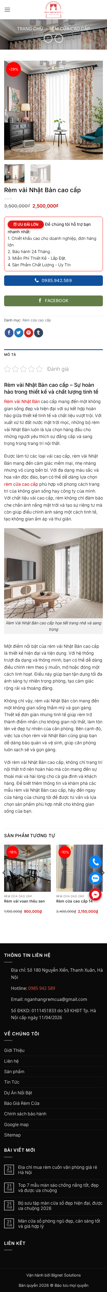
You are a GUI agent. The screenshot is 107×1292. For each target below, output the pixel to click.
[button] (7, 10)
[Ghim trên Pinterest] (28, 332)
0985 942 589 (41, 988)
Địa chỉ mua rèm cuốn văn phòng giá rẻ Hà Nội (57, 1170)
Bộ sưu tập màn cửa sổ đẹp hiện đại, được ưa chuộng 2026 (60, 1205)
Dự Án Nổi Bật (18, 1092)
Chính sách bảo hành (25, 1113)
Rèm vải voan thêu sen (24, 901)
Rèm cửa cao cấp (69, 28)
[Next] (94, 110)
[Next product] (48, 38)
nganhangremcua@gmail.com (55, 999)
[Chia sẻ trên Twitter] (18, 332)
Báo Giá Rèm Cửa (22, 1103)
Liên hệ (11, 1061)
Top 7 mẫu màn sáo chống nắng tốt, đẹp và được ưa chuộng (58, 1188)
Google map (16, 1124)
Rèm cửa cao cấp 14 (74, 901)
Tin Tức (11, 1082)
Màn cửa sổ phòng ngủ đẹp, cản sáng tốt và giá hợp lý (59, 1223)
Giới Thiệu (14, 1050)
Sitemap (12, 1135)
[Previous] (13, 110)
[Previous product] (59, 38)
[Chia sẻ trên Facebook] (9, 332)
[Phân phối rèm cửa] (53, 9)
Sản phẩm (14, 1071)
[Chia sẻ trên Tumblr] (38, 332)
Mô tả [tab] (10, 355)
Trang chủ (30, 28)
